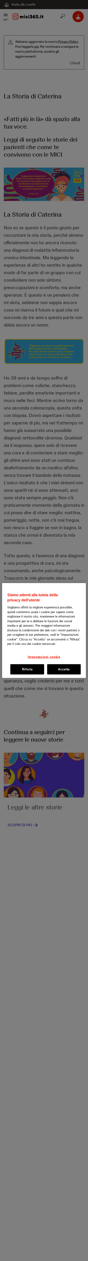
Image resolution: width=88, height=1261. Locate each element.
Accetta (64, 669)
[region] (44, 630)
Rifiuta (27, 669)
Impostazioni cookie (44, 656)
